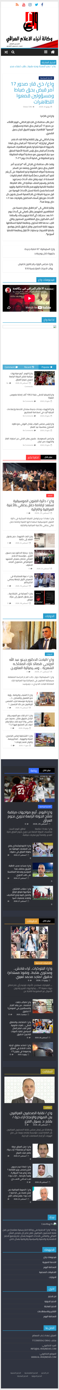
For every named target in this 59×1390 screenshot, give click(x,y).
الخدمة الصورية (49, 1262)
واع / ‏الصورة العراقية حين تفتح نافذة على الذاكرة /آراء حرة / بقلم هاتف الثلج (19, 1193)
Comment (10, 367)
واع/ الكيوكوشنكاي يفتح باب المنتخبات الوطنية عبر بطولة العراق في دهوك (19, 849)
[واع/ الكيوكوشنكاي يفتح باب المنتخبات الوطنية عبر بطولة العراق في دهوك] (43, 844)
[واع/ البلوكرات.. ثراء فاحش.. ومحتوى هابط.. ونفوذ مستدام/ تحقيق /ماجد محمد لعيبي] (29, 928)
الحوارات (49, 654)
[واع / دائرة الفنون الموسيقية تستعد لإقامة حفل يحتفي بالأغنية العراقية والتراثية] (29, 464)
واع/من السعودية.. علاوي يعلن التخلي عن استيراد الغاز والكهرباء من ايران (29, 440)
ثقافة (50, 495)
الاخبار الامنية (16, 1373)
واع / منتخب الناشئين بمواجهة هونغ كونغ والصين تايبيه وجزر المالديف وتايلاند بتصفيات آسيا (19, 893)
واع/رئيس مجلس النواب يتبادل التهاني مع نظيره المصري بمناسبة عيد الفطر (33, 425)
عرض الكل (48, 457)
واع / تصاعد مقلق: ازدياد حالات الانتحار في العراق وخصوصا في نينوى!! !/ (20, 1048)
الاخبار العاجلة (50, 1306)
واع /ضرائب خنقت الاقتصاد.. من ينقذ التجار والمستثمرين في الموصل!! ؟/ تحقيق (19, 1006)
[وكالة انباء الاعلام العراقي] (52, 52)
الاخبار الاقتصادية (31, 1373)
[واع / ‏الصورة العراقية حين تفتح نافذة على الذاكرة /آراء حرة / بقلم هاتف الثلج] (43, 1188)
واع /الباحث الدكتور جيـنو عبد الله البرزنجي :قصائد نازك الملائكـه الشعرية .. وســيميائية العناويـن (31, 663)
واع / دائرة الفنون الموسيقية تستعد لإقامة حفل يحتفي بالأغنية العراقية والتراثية (30, 505)
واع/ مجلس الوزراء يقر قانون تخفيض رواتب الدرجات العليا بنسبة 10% (35, 266)
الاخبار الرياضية (45, 806)
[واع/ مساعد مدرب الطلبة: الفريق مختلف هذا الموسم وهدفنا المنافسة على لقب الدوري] (43, 864)
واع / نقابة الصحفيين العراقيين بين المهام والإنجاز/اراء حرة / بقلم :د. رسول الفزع (31, 1117)
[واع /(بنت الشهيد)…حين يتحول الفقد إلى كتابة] (44, 535)
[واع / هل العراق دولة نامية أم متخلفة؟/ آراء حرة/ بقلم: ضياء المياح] (43, 1145)
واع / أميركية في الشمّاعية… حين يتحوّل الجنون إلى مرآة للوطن (20, 597)
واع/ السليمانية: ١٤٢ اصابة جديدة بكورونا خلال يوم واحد (40, 251)
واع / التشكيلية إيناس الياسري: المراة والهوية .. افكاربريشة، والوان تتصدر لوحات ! (19, 739)
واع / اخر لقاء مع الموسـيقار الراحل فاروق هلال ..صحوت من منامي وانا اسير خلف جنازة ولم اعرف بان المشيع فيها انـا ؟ (19, 720)
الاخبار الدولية (50, 1301)
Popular (45, 367)
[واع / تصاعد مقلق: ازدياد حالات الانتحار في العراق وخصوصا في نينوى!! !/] (43, 1044)
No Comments (28, 401)
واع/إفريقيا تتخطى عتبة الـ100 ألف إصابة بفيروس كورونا (32, 396)
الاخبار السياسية (46, 78)
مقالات (48, 1107)
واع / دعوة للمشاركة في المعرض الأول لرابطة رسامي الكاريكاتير (20, 579)
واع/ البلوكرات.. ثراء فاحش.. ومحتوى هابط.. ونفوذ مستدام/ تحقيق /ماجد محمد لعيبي (29, 972)
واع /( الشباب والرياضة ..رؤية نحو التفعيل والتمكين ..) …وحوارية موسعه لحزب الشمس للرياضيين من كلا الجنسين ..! (19, 699)
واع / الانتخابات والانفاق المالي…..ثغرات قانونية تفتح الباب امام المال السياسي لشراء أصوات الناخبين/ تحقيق (20, 1028)
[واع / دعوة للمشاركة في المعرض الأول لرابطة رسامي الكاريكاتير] (44, 575)
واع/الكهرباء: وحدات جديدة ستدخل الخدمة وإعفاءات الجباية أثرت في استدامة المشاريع (30, 410)
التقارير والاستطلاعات (46, 1311)
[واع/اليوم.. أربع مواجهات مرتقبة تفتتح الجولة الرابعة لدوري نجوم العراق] (44, 371)
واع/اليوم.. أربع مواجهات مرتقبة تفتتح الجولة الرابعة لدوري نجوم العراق (21, 376)
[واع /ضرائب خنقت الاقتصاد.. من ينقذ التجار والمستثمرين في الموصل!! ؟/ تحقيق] (43, 1001)
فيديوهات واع (50, 1257)
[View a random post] (6, 52)
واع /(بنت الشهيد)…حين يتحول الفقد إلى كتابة (19, 538)
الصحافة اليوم (50, 1267)
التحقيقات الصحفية (43, 963)
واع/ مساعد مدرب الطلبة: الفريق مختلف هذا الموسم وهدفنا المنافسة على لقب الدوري (19, 870)
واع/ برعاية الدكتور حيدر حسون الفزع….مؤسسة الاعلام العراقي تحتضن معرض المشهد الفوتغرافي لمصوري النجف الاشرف (19, 559)
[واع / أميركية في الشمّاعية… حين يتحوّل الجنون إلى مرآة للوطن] (44, 592)
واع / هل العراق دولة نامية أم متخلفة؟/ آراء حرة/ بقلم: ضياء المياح (19, 1150)
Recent (27, 367)
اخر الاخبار (52, 1296)
